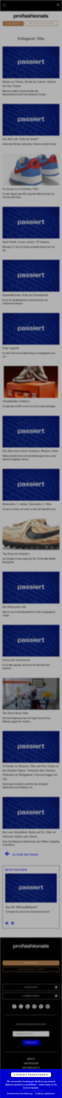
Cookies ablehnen (45, 1093)
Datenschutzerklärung (19, 1093)
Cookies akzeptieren (31, 1074)
